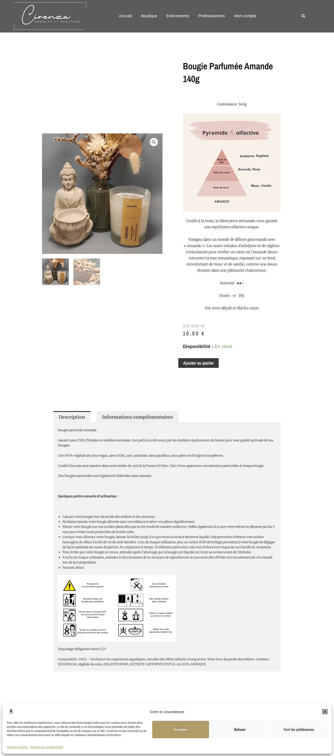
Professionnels (211, 16)
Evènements (177, 16)
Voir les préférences (299, 730)
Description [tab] (72, 417)
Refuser (240, 730)
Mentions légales (17, 747)
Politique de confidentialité (46, 747)
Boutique (149, 16)
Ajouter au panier (198, 363)
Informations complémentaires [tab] (137, 417)
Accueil (125, 16)
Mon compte (245, 16)
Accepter (180, 730)
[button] (325, 711)
